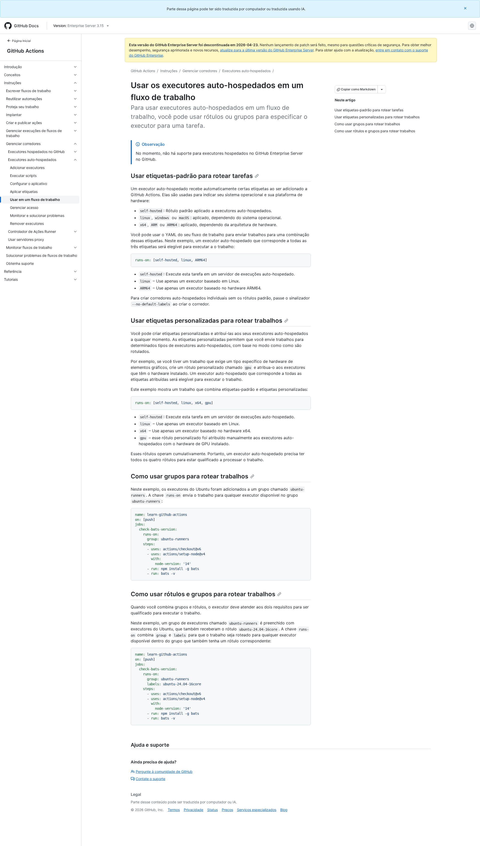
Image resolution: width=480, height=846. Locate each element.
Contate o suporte (150, 779)
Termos (174, 810)
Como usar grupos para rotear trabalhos (189, 476)
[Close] (466, 8)
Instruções (168, 71)
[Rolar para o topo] (469, 835)
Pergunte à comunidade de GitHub (164, 771)
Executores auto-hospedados (246, 71)
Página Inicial (21, 41)
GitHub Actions (25, 51)
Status (212, 810)
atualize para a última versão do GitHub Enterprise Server (267, 50)
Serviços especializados (256, 810)
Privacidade (193, 810)
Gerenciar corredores (199, 71)
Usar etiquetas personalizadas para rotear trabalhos (206, 320)
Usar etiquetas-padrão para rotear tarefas (192, 175)
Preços (227, 810)
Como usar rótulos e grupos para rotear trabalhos (203, 594)
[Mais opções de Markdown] (382, 89)
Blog (284, 810)
